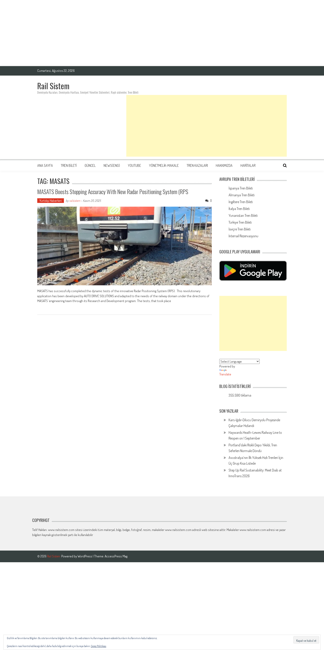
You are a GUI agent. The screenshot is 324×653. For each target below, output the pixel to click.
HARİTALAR (247, 165)
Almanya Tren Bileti (242, 195)
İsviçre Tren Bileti (240, 229)
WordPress (85, 556)
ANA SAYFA (45, 165)
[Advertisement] (162, 33)
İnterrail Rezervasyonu (243, 236)
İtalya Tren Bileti (239, 208)
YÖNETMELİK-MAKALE (164, 165)
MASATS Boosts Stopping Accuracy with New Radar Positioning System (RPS (112, 191)
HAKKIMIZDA (224, 165)
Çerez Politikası (98, 646)
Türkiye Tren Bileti (240, 222)
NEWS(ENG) (112, 165)
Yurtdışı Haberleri (50, 200)
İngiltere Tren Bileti (241, 202)
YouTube (134, 165)
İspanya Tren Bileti (241, 188)
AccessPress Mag (116, 556)
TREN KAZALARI (197, 165)
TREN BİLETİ (69, 165)
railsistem (74, 200)
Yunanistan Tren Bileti (243, 215)
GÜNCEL (90, 165)
